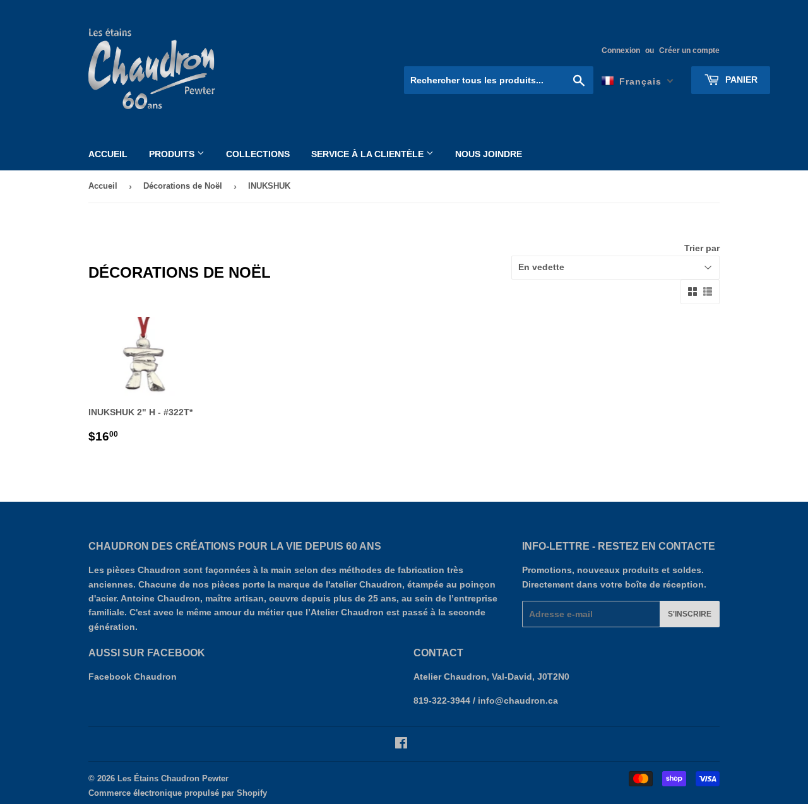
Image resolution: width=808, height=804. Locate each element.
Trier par (702, 248)
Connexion (621, 50)
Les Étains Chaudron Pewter (173, 778)
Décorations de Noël (182, 186)
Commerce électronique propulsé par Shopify (177, 793)
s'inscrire (689, 614)
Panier (740, 79)
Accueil (108, 154)
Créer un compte (689, 50)
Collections (258, 154)
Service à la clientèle (368, 154)
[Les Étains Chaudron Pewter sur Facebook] (401, 745)
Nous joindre (488, 154)
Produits (173, 154)
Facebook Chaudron (132, 676)
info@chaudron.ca (518, 700)
